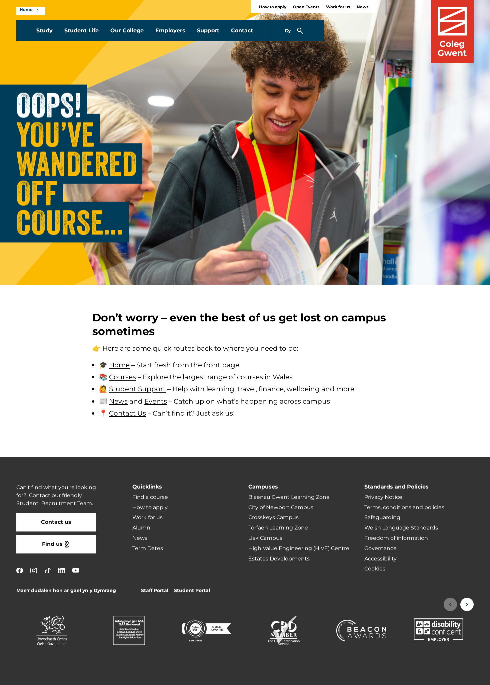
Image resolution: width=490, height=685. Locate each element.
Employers (170, 31)
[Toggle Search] (300, 31)
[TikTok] (47, 570)
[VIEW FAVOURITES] (444, 675)
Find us (52, 544)
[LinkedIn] (61, 570)
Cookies (374, 568)
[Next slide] (467, 604)
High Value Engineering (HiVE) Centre (298, 548)
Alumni (142, 527)
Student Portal (192, 590)
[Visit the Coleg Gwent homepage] (452, 31)
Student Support (137, 389)
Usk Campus (265, 538)
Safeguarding (382, 517)
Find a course (150, 497)
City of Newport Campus (280, 507)
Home (26, 10)
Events (155, 401)
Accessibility (380, 558)
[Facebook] (19, 570)
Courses (122, 377)
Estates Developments (279, 558)
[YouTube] (75, 570)
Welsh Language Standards (401, 527)
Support (208, 31)
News (362, 7)
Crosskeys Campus (273, 517)
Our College (127, 31)
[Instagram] (33, 570)
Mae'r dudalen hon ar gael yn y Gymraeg (66, 590)
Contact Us (127, 413)
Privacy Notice (383, 497)
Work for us (338, 7)
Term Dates (147, 548)
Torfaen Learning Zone (278, 527)
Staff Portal (154, 590)
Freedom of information (396, 538)
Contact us (56, 522)
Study (44, 31)
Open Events (306, 7)
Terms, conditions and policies (404, 507)
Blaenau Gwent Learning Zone (289, 497)
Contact (242, 31)
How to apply (272, 7)
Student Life (81, 31)
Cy (288, 30)
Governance (380, 548)
